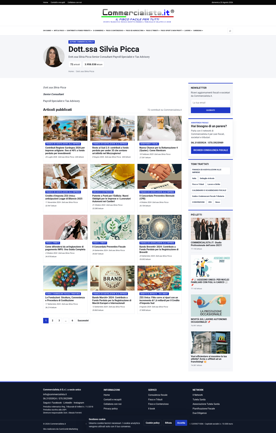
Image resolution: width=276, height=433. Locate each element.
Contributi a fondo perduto (79, 31)
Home (45, 2)
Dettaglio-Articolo (207, 178)
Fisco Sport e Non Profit (171, 31)
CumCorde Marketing (68, 429)
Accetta (181, 422)
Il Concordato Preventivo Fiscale (109, 246)
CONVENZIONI (198, 202)
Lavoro (187, 31)
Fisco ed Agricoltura (134, 31)
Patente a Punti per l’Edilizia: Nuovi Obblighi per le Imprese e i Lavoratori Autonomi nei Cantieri (111, 198)
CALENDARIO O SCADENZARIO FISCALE (209, 190)
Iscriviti (210, 110)
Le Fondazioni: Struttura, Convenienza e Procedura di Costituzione (65, 299)
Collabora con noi (75, 2)
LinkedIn (67, 402)
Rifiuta (168, 422)
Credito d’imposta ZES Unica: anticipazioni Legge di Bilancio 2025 (63, 197)
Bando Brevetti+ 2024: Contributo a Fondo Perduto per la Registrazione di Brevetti (158, 249)
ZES (210, 202)
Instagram (79, 402)
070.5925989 (215, 142)
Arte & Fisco (59, 31)
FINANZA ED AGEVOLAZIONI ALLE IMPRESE (206, 171)
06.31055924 (198, 142)
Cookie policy (153, 422)
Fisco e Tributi (152, 31)
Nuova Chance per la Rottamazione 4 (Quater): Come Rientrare (158, 149)
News (217, 202)
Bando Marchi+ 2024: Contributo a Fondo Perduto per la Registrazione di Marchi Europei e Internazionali (111, 300)
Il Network (198, 395)
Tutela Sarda (199, 399)
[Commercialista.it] (138, 15)
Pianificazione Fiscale (204, 408)
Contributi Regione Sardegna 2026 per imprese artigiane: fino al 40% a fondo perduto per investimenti (65, 150)
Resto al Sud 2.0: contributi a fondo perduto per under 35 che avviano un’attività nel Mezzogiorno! (110, 150)
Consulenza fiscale (157, 395)
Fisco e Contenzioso (114, 31)
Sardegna (197, 31)
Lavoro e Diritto (214, 184)
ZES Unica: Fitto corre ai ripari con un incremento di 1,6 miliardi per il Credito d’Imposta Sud (159, 300)
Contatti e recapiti (58, 2)
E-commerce (98, 31)
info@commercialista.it (55, 394)
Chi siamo (47, 31)
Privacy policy (111, 408)
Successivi (83, 320)
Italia (194, 178)
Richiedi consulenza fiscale (210, 150)
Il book (151, 408)
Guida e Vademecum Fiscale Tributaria (208, 196)
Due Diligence (200, 413)
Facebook (57, 402)
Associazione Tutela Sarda (206, 404)
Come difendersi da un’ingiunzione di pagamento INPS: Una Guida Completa (65, 248)
